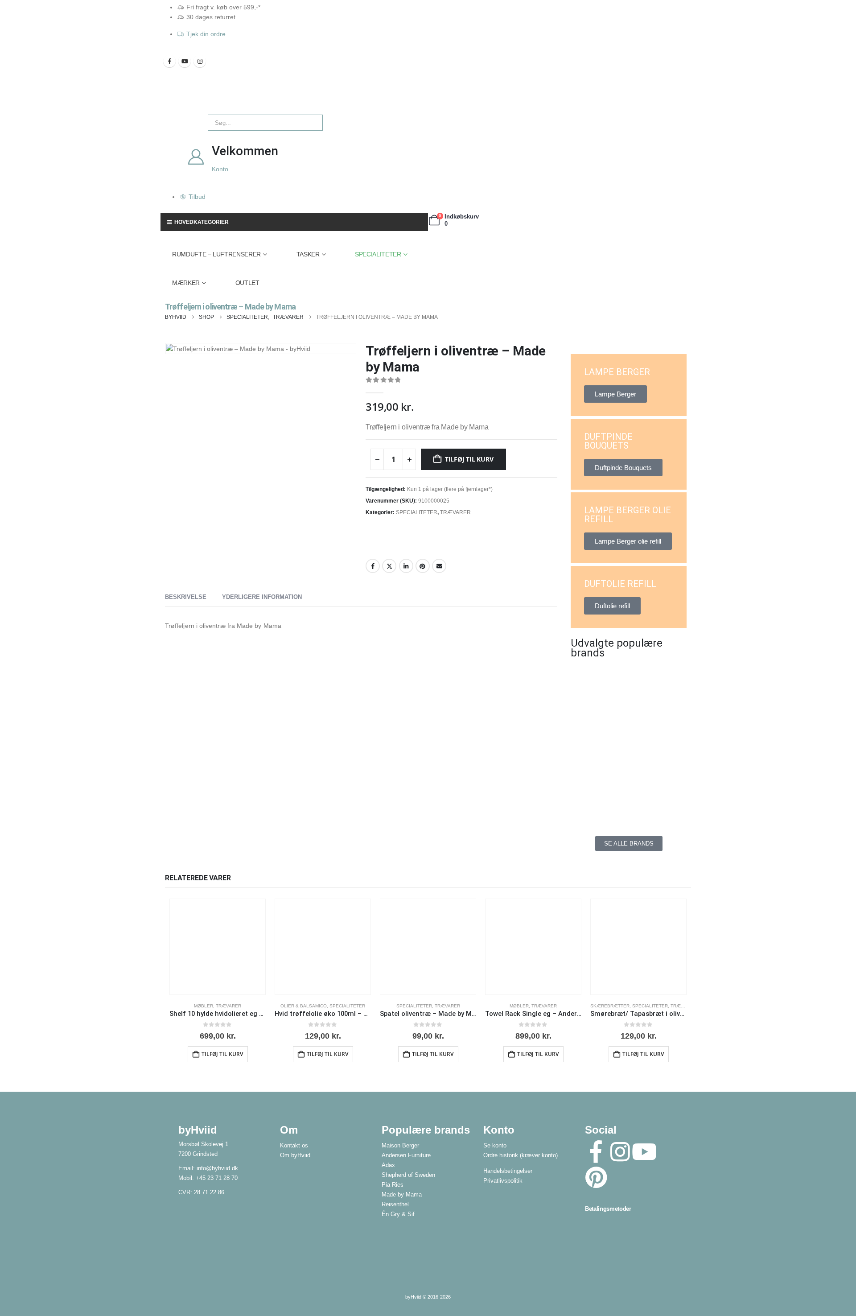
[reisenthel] (660, 800)
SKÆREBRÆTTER (610, 1005)
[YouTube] (184, 61)
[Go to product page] (217, 946)
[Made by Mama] (597, 760)
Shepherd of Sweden (408, 1175)
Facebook (373, 566)
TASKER (308, 254)
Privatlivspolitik (503, 1181)
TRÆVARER (455, 512)
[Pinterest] (596, 1177)
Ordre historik (500, 1155)
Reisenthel (395, 1204)
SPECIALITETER (378, 254)
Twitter (389, 566)
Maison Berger (400, 1146)
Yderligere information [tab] (262, 597)
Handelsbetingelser (507, 1171)
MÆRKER (186, 282)
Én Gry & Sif (398, 1214)
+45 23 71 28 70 (217, 1178)
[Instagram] (199, 61)
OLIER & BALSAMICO (303, 1005)
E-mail (439, 566)
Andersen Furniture (406, 1155)
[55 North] (597, 680)
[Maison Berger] (660, 760)
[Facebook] (169, 61)
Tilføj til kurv (469, 459)
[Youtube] (644, 1152)
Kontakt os (294, 1146)
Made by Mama (402, 1195)
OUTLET (247, 282)
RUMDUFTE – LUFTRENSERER (216, 254)
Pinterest (423, 566)
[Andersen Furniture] (597, 720)
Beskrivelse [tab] (185, 597)
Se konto (494, 1146)
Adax (388, 1165)
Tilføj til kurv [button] (222, 1054)
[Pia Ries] (597, 800)
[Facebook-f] (596, 1152)
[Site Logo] (180, 99)
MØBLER (203, 1005)
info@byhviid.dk (217, 1168)
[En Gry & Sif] (660, 720)
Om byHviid (295, 1155)
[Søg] (309, 122)
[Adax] (660, 680)
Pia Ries (392, 1185)
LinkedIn (406, 566)
